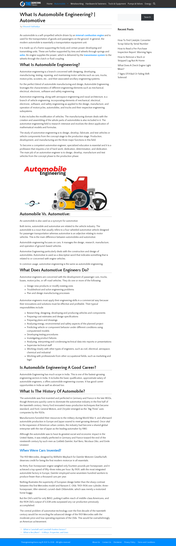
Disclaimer (118, 542)
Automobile (59, 4)
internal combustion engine (90, 35)
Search (147, 17)
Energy (148, 4)
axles (22, 55)
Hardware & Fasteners (95, 4)
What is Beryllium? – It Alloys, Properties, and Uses (45, 532)
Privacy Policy (129, 542)
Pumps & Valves (135, 4)
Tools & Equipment (117, 4)
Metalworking (77, 4)
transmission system (94, 55)
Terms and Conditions (146, 542)
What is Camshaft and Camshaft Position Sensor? (44, 529)
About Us (96, 542)
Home (49, 4)
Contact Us (106, 542)
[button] (154, 4)
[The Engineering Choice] (30, 4)
